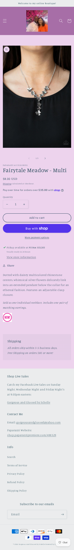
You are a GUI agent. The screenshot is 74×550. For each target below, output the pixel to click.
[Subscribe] (62, 514)
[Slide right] (45, 158)
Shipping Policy (17, 490)
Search (11, 456)
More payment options (37, 237)
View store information (21, 257)
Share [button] (10, 265)
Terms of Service (17, 465)
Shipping (7, 183)
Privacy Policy (16, 473)
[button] (5, 21)
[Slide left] (29, 158)
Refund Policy (15, 482)
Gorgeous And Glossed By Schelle (32, 544)
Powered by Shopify (53, 544)
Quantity (8, 197)
